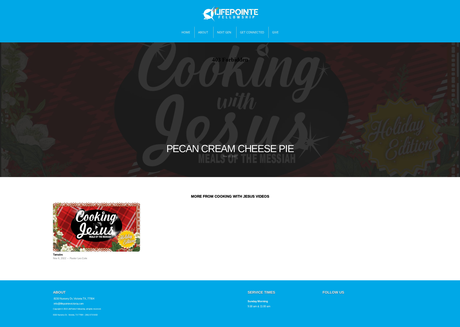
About (203, 32)
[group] (96, 232)
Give (275, 32)
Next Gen (224, 32)
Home (185, 32)
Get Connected (252, 32)
